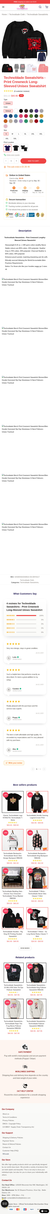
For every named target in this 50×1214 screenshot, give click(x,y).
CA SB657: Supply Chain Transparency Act (18, 1127)
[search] (40, 7)
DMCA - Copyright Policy (12, 1124)
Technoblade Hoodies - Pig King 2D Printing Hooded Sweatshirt (13, 934)
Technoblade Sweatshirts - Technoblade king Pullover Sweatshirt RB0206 (36, 987)
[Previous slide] (5, 40)
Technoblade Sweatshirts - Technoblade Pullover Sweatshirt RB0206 (36, 1023)
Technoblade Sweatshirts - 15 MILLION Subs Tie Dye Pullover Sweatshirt (13, 987)
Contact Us (7, 1147)
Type (5, 99)
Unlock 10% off (4, 1204)
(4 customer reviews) (21, 91)
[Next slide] (44, 40)
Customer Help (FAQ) (10, 1151)
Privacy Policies (8, 1120)
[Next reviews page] (44, 769)
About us (6, 1114)
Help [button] (45, 1211)
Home (4, 14)
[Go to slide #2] (19, 68)
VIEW (13, 810)
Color (6, 107)
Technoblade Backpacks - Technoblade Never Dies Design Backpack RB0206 (12, 855)
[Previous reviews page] (33, 769)
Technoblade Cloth (17, 14)
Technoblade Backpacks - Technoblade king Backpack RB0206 (37, 855)
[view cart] (46, 7)
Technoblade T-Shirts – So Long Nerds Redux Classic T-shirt (37, 934)
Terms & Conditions (10, 1117)
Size (5, 130)
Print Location (9, 142)
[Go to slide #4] (43, 68)
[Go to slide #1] (7, 68)
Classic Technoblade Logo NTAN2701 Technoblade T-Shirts (13, 817)
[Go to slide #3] (31, 68)
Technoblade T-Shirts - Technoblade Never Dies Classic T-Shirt (37, 893)
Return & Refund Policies (12, 1144)
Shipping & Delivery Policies (13, 1138)
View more (25, 948)
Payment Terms (8, 1141)
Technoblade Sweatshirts (37, 14)
